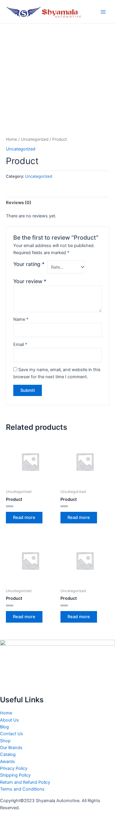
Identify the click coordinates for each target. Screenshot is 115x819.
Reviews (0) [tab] (18, 202)
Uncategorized (34, 139)
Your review (29, 281)
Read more (24, 517)
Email (20, 344)
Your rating (29, 264)
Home (11, 139)
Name (20, 319)
